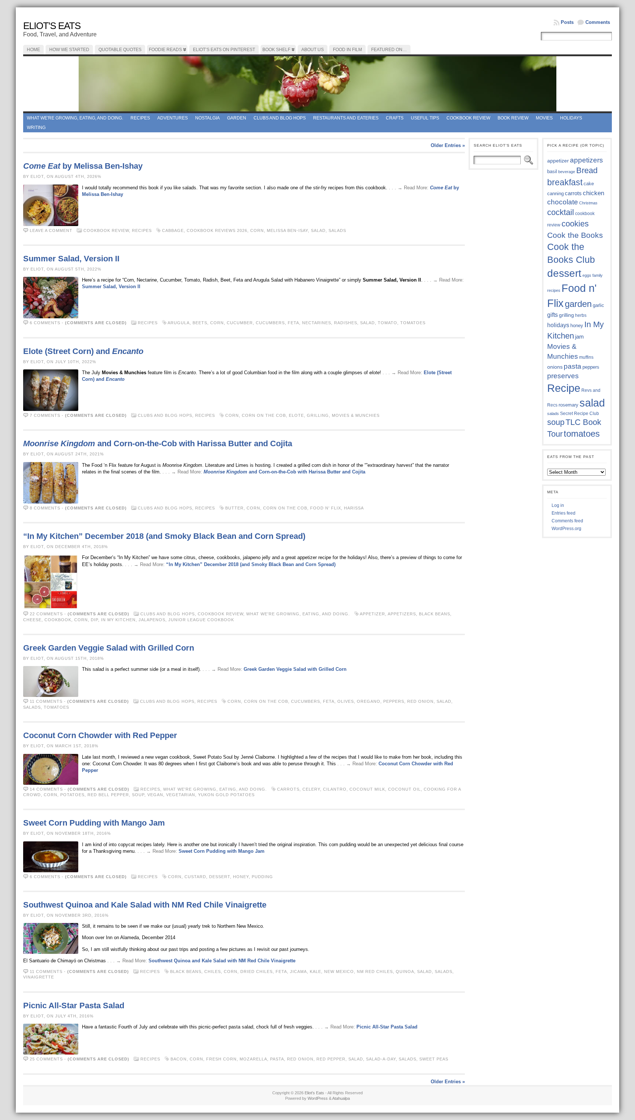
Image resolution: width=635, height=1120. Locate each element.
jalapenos (152, 620)
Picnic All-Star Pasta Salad (73, 1005)
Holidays (571, 118)
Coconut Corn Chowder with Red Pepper (100, 735)
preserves (563, 376)
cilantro (335, 789)
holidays (558, 325)
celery (311, 789)
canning (555, 193)
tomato (387, 323)
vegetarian (180, 794)
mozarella (253, 1059)
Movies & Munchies (356, 415)
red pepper (330, 1059)
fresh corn (221, 1059)
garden (578, 304)
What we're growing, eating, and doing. (75, 118)
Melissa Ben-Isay (287, 230)
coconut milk (367, 789)
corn (257, 230)
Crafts (394, 118)
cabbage (173, 230)
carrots (288, 789)
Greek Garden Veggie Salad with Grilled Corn (108, 647)
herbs (580, 315)
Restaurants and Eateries (346, 118)
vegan (155, 794)
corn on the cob (264, 415)
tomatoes (413, 323)
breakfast (564, 182)
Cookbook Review (468, 118)
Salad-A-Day (381, 1059)
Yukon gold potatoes (226, 794)
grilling (318, 415)
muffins (586, 357)
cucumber (240, 323)
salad (318, 230)
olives (345, 701)
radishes (345, 323)
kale (315, 971)
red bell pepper (108, 794)
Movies (544, 118)
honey (241, 876)
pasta (277, 1059)
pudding (262, 876)
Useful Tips (425, 118)
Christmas (588, 203)
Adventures (172, 118)
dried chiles (256, 971)
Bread (587, 170)
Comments (597, 22)
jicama (298, 971)
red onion (420, 701)
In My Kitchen (118, 620)
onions (555, 367)
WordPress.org (566, 528)
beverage (566, 171)
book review (513, 118)
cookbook (57, 620)
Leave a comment (51, 230)
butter (234, 508)
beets (200, 323)
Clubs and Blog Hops (280, 118)
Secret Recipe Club (579, 413)
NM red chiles (375, 971)
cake (589, 183)
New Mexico (339, 971)
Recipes (140, 118)
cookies (575, 223)
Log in (558, 505)
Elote (296, 415)
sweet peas (433, 1059)
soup (138, 794)
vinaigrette (38, 977)
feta (293, 323)
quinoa (405, 971)
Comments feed (567, 520)
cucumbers (270, 323)
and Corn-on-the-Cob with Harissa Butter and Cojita (157, 443)
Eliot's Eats (51, 25)
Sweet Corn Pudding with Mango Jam (94, 822)
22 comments (46, 614)
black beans (434, 614)
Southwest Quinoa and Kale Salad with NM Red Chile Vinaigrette (144, 904)
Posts (567, 22)
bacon (179, 1059)
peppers (393, 701)
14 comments (46, 789)
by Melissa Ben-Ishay (83, 166)
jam (579, 337)
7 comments (45, 415)
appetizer (372, 614)
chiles (212, 971)
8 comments (45, 508)
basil (552, 171)
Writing (36, 127)
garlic (598, 305)
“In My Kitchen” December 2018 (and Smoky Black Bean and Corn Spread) (164, 536)
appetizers (402, 614)
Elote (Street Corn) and (83, 351)
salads (337, 230)
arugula (179, 323)
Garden (236, 118)
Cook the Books (575, 235)
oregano (368, 701)
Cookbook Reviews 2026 (217, 230)
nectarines (316, 323)
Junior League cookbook (201, 620)
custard (195, 876)
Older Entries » (448, 145)
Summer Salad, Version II (71, 258)
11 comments (46, 701)
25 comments (46, 1059)
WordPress (318, 1098)
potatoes (72, 794)
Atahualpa (341, 1098)
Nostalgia (207, 118)
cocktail (560, 212)
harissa (353, 508)
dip (94, 620)
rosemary (568, 405)
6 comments (45, 323)
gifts (552, 314)
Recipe (563, 388)
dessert (219, 876)
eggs (586, 275)
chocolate (562, 202)
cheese (32, 620)
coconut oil (404, 789)
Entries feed (563, 513)
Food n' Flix (325, 508)
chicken (593, 193)
